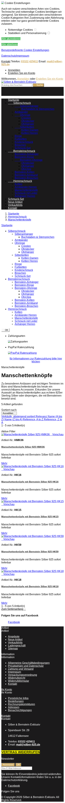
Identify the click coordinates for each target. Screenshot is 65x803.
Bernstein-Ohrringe (28, 160)
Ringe (18, 136)
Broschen (20, 145)
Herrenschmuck (20, 181)
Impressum (22, 55)
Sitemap (13, 648)
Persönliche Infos (18, 698)
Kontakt (5, 61)
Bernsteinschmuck (21, 151)
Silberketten (24, 127)
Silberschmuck (19, 103)
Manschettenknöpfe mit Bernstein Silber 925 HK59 (29, 551)
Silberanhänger (26, 106)
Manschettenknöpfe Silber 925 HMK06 (23, 447)
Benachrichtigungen (20, 710)
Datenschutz (8, 55)
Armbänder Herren (26, 187)
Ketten (18, 184)
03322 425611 (29, 61)
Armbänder (21, 112)
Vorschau (57, 434)
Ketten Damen (29, 130)
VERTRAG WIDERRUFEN (20, 752)
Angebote (14, 636)
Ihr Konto (6, 689)
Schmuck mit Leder (26, 193)
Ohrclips (26, 169)
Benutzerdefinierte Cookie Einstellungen (25, 50)
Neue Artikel (15, 202)
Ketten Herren (29, 133)
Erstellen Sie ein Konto (21, 73)
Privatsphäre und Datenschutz (26, 665)
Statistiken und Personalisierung (27, 33)
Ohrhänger (27, 124)
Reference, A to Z (33, 419)
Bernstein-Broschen (26, 178)
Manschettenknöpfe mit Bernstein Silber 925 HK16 (29, 481)
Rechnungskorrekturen (21, 704)
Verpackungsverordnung (22, 674)
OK (5, 330)
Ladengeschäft (17, 645)
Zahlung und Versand (21, 668)
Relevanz (42, 416)
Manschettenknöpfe (26, 190)
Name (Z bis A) (13, 419)
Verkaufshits (15, 205)
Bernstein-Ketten (24, 172)
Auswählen (9, 413)
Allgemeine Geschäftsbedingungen (29, 662)
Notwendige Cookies (21, 29)
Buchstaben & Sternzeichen (37, 109)
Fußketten (21, 139)
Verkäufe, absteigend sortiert (18, 416)
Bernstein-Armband (26, 175)
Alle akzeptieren (10, 38)
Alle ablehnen (9, 44)
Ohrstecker (27, 121)
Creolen (26, 118)
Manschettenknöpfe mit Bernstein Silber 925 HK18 (29, 586)
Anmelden (14, 70)
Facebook (14, 622)
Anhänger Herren (25, 196)
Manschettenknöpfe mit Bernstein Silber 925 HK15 (29, 516)
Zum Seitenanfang (13, 609)
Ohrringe (22, 115)
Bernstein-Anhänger (26, 154)
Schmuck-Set (22, 148)
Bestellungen (16, 701)
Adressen (13, 707)
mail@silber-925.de (28, 744)
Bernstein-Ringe (24, 157)
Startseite (6, 225)
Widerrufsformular (18, 680)
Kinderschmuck (24, 142)
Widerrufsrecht (16, 677)
